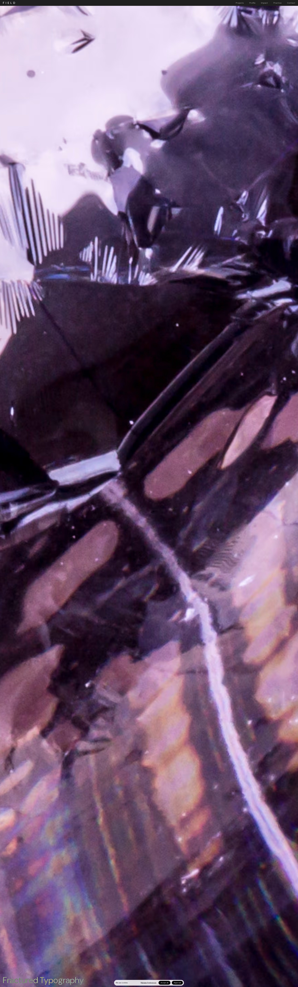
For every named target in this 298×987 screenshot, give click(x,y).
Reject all (177, 983)
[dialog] (149, 983)
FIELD (9, 3)
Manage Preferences (148, 983)
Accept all (164, 983)
